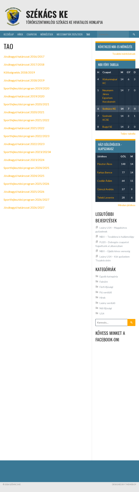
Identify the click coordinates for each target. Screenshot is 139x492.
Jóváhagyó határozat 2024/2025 (24, 175)
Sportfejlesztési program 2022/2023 (26, 136)
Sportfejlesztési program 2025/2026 (26, 183)
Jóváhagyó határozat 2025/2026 (24, 191)
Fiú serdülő (106, 292)
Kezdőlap (9, 34)
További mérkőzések (123, 53)
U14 (102, 313)
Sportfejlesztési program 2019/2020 (26, 88)
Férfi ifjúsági (106, 286)
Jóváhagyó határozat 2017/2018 (24, 64)
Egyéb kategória (109, 276)
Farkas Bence (104, 172)
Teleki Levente (105, 197)
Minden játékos (126, 205)
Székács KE (47, 14)
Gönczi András (105, 189)
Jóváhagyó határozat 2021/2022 (24, 128)
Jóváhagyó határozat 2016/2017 (24, 56)
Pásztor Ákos (104, 163)
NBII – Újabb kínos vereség (115, 251)
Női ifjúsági (106, 308)
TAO (88, 34)
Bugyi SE (107, 126)
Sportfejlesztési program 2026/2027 (26, 199)
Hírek (20, 34)
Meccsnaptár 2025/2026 (70, 34)
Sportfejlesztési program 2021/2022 (26, 120)
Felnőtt (104, 281)
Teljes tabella (127, 133)
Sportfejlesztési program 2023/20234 (27, 152)
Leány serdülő (107, 303)
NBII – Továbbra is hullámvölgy (117, 236)
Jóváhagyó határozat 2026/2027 (24, 207)
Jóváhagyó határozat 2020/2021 (24, 112)
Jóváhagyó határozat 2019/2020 (24, 96)
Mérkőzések (46, 34)
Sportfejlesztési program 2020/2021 (26, 104)
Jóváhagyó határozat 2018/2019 (24, 80)
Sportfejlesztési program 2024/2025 (26, 167)
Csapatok (32, 34)
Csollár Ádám (104, 180)
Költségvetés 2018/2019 (19, 72)
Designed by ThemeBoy (124, 484)
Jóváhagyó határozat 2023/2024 (24, 159)
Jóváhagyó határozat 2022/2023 (24, 144)
